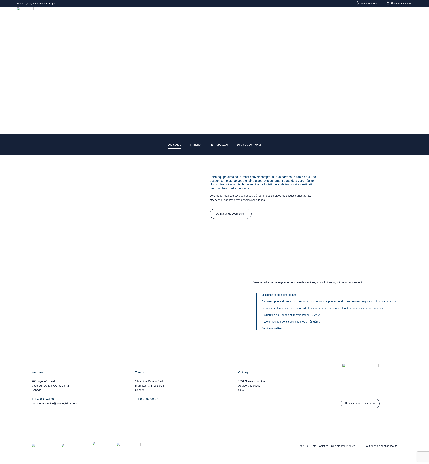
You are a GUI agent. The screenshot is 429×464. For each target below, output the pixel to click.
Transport (196, 144)
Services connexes (249, 144)
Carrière (349, 15)
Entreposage (219, 144)
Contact (364, 15)
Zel (354, 446)
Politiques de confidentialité (380, 446)
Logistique (174, 144)
